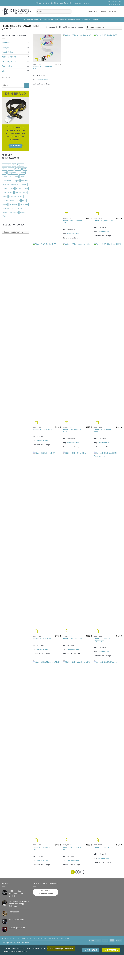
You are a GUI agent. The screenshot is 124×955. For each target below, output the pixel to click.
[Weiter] (82, 872)
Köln (4, 193)
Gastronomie (7, 181)
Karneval (24, 185)
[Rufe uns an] (120, 3)
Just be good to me (17, 928)
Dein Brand (64, 3)
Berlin (5, 169)
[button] (92, 11)
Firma (16, 177)
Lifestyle (37, 19)
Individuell (14, 185)
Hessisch (6, 185)
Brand (11, 169)
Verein (22, 212)
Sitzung (19, 208)
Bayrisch (20, 165)
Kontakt (86, 3)
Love (25, 193)
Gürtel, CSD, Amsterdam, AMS (42, 68)
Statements (28, 19)
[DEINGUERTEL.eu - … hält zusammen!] (17, 11)
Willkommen (40, 3)
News (71, 3)
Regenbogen (13, 204)
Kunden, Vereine (61, 19)
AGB (14, 939)
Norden (20, 196)
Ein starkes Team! (16, 920)
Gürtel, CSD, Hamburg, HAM (72, 430)
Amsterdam (7, 165)
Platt (18, 200)
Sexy (13, 208)
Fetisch (22, 173)
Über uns (78, 3)
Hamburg (24, 181)
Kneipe (5, 188)
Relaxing (6, 208)
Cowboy (18, 169)
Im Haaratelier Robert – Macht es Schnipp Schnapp (19, 903)
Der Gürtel (54, 3)
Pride (24, 200)
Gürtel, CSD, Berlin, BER (103, 221)
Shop (48, 3)
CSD (24, 169)
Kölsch (10, 193)
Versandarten (24, 939)
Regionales (86, 19)
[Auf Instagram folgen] (112, 3)
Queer (95, 19)
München (12, 196)
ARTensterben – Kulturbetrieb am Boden (16, 893)
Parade (5, 200)
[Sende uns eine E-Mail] (116, 3)
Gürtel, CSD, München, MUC (42, 848)
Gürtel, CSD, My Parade (103, 847)
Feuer (5, 177)
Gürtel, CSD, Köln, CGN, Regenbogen (103, 639)
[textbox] (15, 232)
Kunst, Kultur (48, 19)
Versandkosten (42, 80)
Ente (4, 173)
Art (14, 165)
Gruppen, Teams (74, 19)
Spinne (5, 212)
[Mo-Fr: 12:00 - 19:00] (12, 3)
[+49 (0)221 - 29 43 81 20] (17, 3)
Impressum (6, 939)
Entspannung (12, 173)
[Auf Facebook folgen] (108, 3)
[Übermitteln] (70, 11)
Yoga (4, 216)
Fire (10, 177)
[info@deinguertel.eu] (8, 3)
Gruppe (16, 181)
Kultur (12, 188)
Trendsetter (14, 912)
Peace (12, 200)
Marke (5, 196)
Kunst (26, 188)
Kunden (18, 188)
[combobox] (15, 232)
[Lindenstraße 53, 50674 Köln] (3, 3)
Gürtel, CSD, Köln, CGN (42, 638)
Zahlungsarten (39, 939)
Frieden (22, 177)
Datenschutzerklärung (58, 939)
